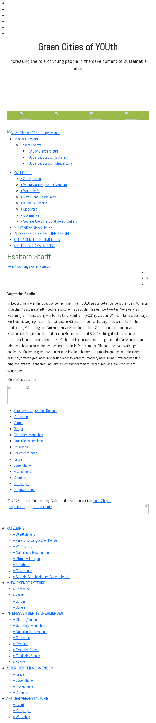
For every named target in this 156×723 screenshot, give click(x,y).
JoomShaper (102, 500)
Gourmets (21, 447)
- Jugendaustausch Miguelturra (49, 163)
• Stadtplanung (31, 178)
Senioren (20, 477)
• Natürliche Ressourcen (38, 197)
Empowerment (24, 489)
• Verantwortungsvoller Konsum (43, 184)
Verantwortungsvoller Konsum (29, 266)
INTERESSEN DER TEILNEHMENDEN (42, 233)
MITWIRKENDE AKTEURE (33, 227)
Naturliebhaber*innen (29, 441)
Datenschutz (42, 506)
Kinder (18, 459)
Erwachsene (22, 471)
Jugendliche (22, 465)
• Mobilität (28, 209)
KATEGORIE (23, 172)
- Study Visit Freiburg (43, 151)
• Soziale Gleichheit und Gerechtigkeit (48, 221)
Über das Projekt (26, 139)
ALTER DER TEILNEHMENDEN (37, 239)
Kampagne (21, 483)
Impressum (17, 506)
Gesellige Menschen (28, 434)
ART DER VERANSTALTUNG (34, 245)
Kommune (21, 416)
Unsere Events (31, 145)
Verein (18, 422)
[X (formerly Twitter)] (147, 278)
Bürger (18, 428)
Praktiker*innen (25, 453)
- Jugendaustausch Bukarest (48, 157)
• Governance (29, 215)
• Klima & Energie (33, 203)
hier (34, 379)
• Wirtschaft (30, 190)
